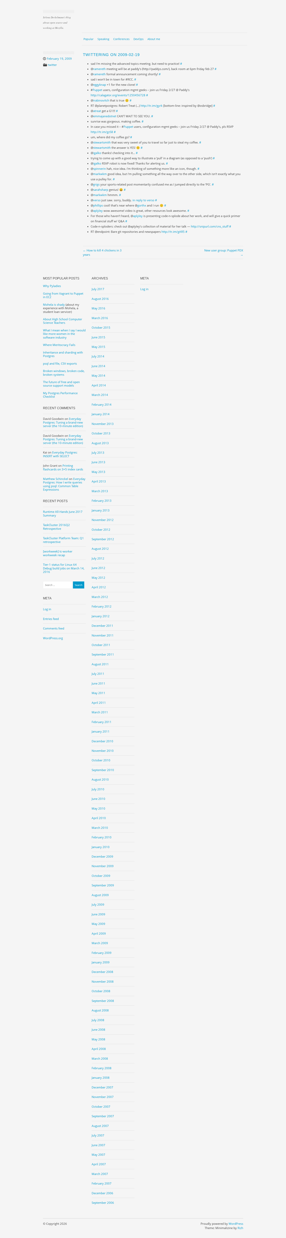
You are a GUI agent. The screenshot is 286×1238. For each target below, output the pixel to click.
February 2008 (101, 1068)
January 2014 (101, 414)
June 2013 (98, 462)
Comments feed (53, 628)
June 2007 (98, 1145)
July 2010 (98, 789)
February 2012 (101, 606)
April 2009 (99, 933)
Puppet (97, 90)
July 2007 (98, 1135)
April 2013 (99, 481)
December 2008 (102, 972)
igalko (97, 153)
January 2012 (101, 616)
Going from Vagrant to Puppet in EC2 (63, 295)
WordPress (236, 1224)
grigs (96, 184)
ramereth (99, 69)
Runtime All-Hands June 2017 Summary (62, 513)
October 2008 (101, 991)
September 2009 (103, 885)
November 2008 (103, 981)
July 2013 (98, 452)
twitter (52, 65)
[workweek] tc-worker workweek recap (57, 553)
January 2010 (101, 847)
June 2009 (98, 914)
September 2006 (103, 1203)
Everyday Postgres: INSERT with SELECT (60, 454)
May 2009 (98, 924)
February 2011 (101, 722)
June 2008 (98, 1029)
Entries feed (51, 619)
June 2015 (98, 337)
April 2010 (99, 818)
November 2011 (103, 635)
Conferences (121, 39)
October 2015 (101, 327)
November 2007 (103, 1097)
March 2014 (100, 395)
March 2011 (100, 712)
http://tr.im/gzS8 (102, 132)
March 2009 (100, 943)
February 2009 (101, 953)
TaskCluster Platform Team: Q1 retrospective (63, 540)
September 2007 (103, 1116)
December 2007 (102, 1087)
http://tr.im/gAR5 (173, 232)
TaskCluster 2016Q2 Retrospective (56, 526)
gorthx (141, 205)
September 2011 (103, 654)
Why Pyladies (52, 286)
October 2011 (101, 645)
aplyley (98, 211)
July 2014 (98, 356)
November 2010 (103, 751)
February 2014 (101, 404)
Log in (47, 609)
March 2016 (100, 318)
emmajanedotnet (104, 116)
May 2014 (98, 375)
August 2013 (100, 443)
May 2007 (98, 1155)
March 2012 (100, 597)
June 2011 (98, 683)
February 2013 (101, 501)
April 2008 (99, 1049)
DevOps (138, 39)
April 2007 (99, 1164)
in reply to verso (143, 200)
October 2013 (101, 433)
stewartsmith (102, 142)
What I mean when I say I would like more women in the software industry (64, 333)
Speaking (103, 39)
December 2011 (102, 626)
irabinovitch (101, 100)
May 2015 (98, 347)
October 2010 (101, 760)
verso (97, 200)
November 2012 (103, 520)
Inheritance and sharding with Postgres (63, 354)
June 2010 (98, 799)
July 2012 (98, 558)
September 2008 (103, 1001)
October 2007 (101, 1106)
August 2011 (100, 664)
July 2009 (98, 904)
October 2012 (101, 529)
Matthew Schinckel (55, 479)
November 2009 (103, 866)
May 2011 (98, 693)
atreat (97, 111)
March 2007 (100, 1174)
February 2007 (101, 1183)
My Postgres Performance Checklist (60, 394)
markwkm (100, 174)
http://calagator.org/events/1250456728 (118, 95)
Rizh (240, 1228)
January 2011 (101, 731)
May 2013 (98, 472)
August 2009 (100, 895)
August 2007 (100, 1126)
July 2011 (98, 674)
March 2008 (100, 1058)
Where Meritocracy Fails (59, 345)
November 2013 (103, 424)
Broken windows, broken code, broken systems (64, 372)
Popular (88, 39)
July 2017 (98, 289)
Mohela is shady (54, 304)
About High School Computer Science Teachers (62, 321)
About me (153, 39)
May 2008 (98, 1039)
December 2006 (102, 1193)
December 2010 (102, 741)
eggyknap (99, 85)
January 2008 (101, 1078)
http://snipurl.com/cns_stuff (209, 226)
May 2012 (98, 578)
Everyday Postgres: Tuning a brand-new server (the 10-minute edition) (63, 422)
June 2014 (98, 366)
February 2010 (101, 837)
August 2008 (100, 1010)
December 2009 (102, 856)
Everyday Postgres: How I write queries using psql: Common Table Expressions (64, 484)
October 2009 (101, 876)
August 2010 (100, 779)
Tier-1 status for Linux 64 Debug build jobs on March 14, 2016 (63, 568)
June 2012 (98, 568)
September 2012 (103, 539)
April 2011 (99, 703)
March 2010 (100, 828)
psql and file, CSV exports (60, 363)
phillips (98, 205)
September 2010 (103, 770)
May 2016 (98, 308)
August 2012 (100, 549)
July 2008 (98, 1020)
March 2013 (100, 491)
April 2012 (99, 587)
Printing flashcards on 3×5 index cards (63, 467)
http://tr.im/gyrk (151, 106)
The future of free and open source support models (61, 383)
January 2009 (101, 962)
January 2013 (101, 510)
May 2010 (98, 808)
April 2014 (99, 385)
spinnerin (99, 169)
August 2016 (100, 299)
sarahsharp (100, 190)
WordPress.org (53, 638)
